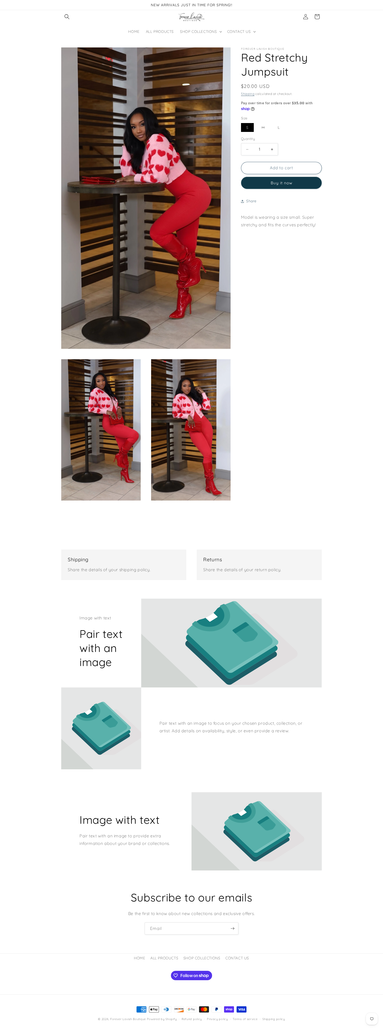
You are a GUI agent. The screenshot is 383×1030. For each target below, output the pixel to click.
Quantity (248, 139)
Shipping (248, 94)
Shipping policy (273, 1019)
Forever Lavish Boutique (128, 1019)
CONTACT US (237, 958)
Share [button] (251, 201)
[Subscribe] (232, 928)
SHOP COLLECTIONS (201, 958)
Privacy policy (217, 1019)
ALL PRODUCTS (164, 958)
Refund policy (192, 1019)
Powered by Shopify (162, 1019)
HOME (139, 958)
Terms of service (245, 1019)
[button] (67, 16)
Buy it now (281, 182)
